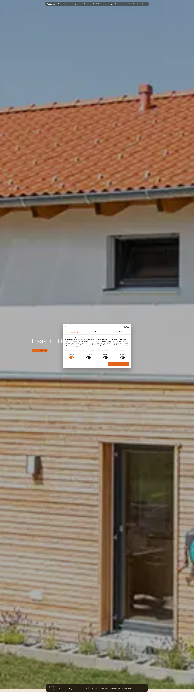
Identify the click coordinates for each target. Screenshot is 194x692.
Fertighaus (54, 4)
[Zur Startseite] (50, 4)
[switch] (88, 358)
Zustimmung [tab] (74, 332)
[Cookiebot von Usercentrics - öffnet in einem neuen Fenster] (122, 327)
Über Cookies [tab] (119, 331)
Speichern (96, 364)
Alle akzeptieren (118, 364)
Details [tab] (97, 331)
